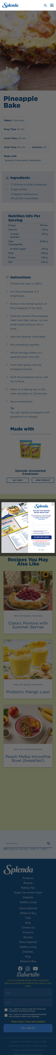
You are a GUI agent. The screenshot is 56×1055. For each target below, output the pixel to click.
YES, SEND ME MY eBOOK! (41, 537)
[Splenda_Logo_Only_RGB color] (10, 5)
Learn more (41, 519)
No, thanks (41, 549)
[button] (52, 5)
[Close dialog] (53, 504)
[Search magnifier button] (45, 5)
